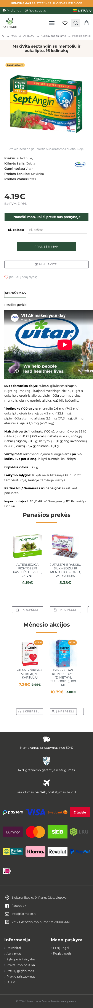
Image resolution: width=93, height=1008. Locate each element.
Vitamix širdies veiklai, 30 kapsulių (30, 674)
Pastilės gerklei (81, 35)
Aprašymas (15, 293)
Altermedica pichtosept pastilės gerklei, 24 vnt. (27, 570)
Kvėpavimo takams (53, 35)
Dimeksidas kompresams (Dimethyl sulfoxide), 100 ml (63, 678)
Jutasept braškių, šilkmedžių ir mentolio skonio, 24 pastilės (65, 570)
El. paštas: (16, 230)
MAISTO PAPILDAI (23, 35)
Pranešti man (46, 246)
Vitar (29, 169)
